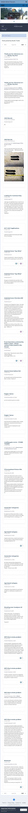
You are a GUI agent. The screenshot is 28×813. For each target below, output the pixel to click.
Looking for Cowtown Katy (13, 195)
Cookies (24, 802)
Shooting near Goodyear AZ (13, 607)
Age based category (10, 532)
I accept (24, 809)
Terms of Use (4, 811)
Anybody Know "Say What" (13, 251)
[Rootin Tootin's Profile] (14, 21)
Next (22, 44)
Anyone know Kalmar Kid (12, 371)
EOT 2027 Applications (11, 228)
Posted (11, 59)
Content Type (6, 35)
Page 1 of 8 (14, 44)
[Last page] (26, 45)
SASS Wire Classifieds (10, 119)
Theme (4, 802)
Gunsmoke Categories (11, 507)
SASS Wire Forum (8, 2)
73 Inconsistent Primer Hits (13, 469)
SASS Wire (7, 57)
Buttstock (7, 760)
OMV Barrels (8, 118)
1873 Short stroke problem (12, 637)
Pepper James (8, 394)
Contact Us (18, 802)
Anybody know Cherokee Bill (13, 298)
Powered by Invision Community (14, 805)
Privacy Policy (11, 802)
